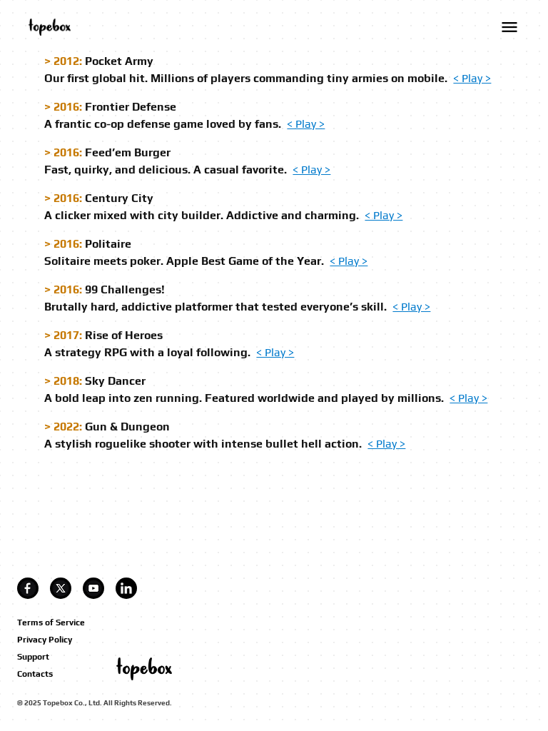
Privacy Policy (44, 640)
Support (33, 657)
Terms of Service (51, 622)
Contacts (35, 674)
